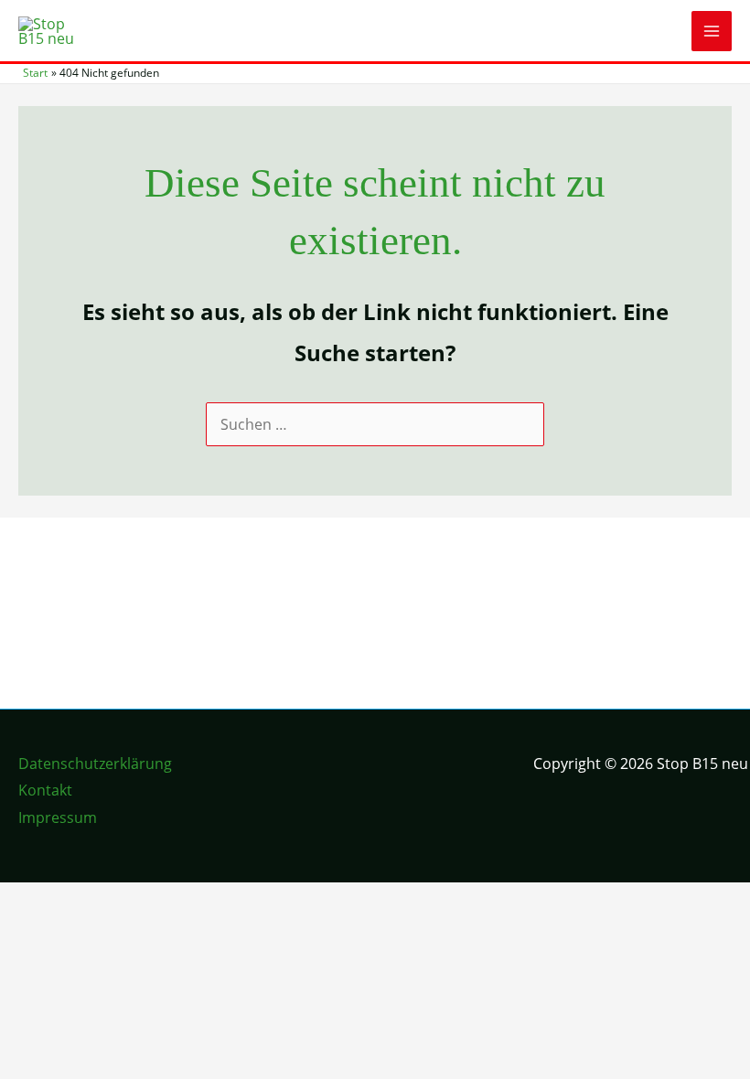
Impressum (57, 817)
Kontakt (45, 790)
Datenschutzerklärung (95, 763)
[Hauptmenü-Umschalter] (711, 31)
